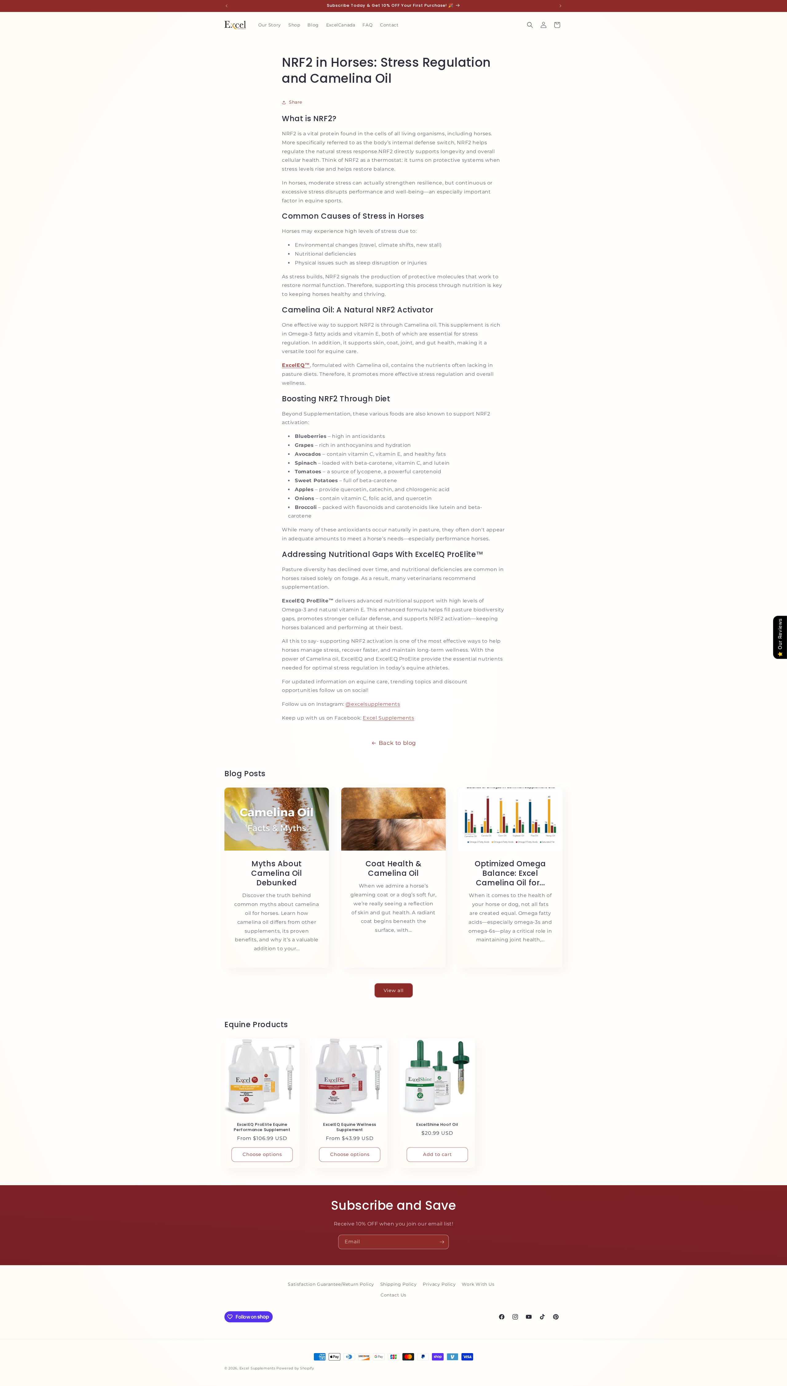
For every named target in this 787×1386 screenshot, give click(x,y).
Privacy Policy (439, 1284)
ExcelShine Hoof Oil (437, 1124)
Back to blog (397, 743)
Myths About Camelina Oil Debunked (276, 873)
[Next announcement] (560, 6)
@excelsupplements (373, 704)
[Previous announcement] (226, 6)
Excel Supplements (388, 718)
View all (394, 990)
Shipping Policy (398, 1284)
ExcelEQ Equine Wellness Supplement (349, 1127)
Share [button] (295, 102)
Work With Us (478, 1284)
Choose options (262, 1155)
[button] (530, 25)
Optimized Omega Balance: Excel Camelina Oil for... (510, 873)
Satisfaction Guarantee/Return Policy (331, 1284)
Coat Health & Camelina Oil (394, 868)
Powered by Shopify (295, 1368)
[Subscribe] (442, 1242)
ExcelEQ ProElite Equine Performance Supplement (262, 1127)
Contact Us (393, 1295)
